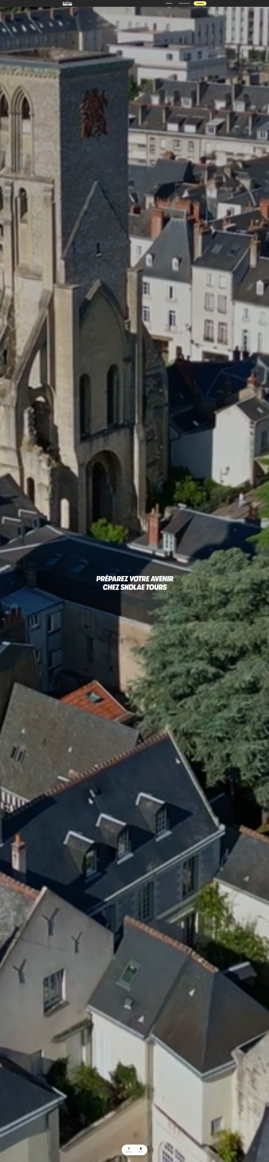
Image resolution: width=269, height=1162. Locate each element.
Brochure (169, 3)
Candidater (200, 3)
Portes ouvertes (184, 3)
